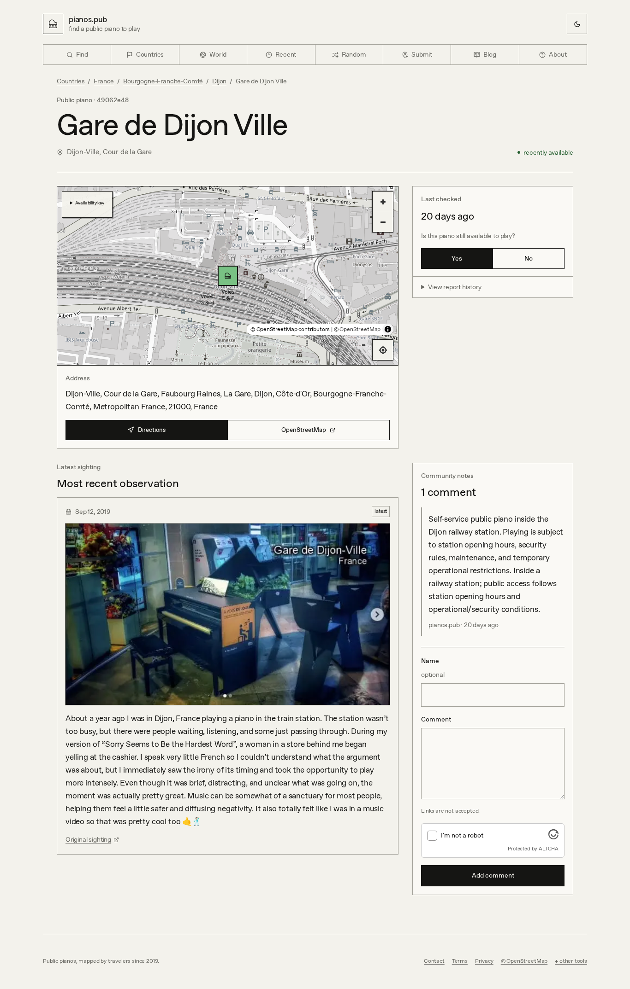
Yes (457, 258)
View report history (454, 287)
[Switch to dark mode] (577, 24)
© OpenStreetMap (357, 329)
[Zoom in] (383, 202)
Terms (460, 961)
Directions (152, 429)
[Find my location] (383, 350)
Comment (436, 719)
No (528, 258)
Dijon (219, 81)
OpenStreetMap (303, 429)
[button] (228, 276)
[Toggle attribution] (387, 329)
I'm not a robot (462, 835)
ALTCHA (549, 848)
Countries (70, 81)
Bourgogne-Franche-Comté (163, 81)
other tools (573, 961)
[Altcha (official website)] (553, 836)
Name (433, 667)
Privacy (484, 961)
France (104, 81)
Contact (434, 961)
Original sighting (88, 839)
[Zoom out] (383, 222)
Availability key (89, 202)
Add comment (493, 875)
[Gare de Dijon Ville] (228, 276)
